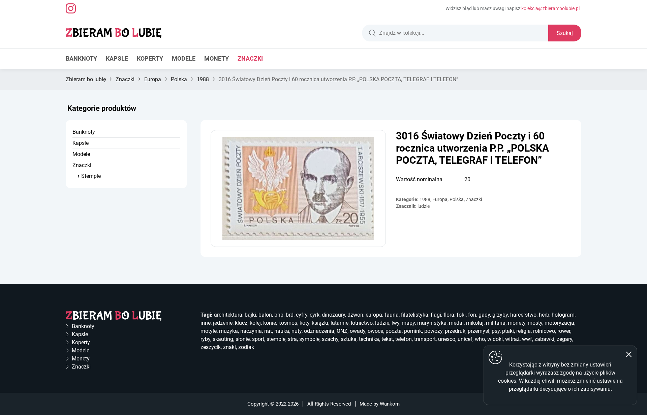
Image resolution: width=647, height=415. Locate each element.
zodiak (246, 347)
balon (265, 315)
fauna (391, 315)
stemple (276, 339)
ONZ (342, 331)
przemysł (478, 331)
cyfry (301, 315)
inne (206, 323)
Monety (216, 58)
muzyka (228, 331)
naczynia (251, 331)
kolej (255, 323)
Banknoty (81, 58)
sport (258, 339)
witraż (512, 339)
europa (374, 315)
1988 (203, 79)
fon (472, 315)
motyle (209, 331)
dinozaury (333, 315)
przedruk (455, 331)
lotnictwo (362, 323)
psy (496, 331)
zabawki (544, 339)
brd (290, 315)
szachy (330, 339)
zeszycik (211, 347)
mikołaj (475, 323)
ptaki (508, 331)
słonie (243, 339)
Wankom (390, 404)
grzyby (500, 315)
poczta (394, 331)
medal (456, 323)
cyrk (314, 315)
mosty (535, 323)
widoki (495, 339)
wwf (527, 339)
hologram (563, 315)
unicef (465, 339)
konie (269, 323)
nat (268, 331)
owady (357, 331)
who (480, 339)
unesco (446, 339)
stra (292, 339)
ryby (205, 339)
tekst (387, 339)
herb (544, 315)
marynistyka (431, 323)
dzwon (355, 315)
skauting (223, 339)
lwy (395, 323)
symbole (309, 339)
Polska (179, 79)
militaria (495, 323)
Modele (183, 58)
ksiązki (320, 323)
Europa (152, 79)
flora (448, 315)
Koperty (150, 58)
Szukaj (565, 33)
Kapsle (117, 58)
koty (304, 323)
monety (516, 323)
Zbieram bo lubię (86, 79)
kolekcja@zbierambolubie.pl (550, 8)
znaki (229, 347)
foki (461, 315)
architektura (228, 315)
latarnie (339, 323)
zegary (564, 339)
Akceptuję (629, 354)
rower (563, 331)
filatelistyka (414, 315)
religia (523, 331)
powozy (433, 331)
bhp (278, 315)
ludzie (424, 206)
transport (425, 339)
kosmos (287, 323)
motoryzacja (559, 323)
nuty (296, 331)
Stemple (91, 176)
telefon (403, 339)
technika (369, 339)
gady (484, 315)
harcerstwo (523, 315)
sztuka (349, 339)
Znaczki (250, 58)
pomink (413, 331)
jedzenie (223, 323)
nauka (281, 331)
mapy (408, 323)
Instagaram (71, 8)
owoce (375, 331)
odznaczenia (319, 331)
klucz (241, 323)
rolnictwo (544, 331)
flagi (436, 315)
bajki (250, 315)
